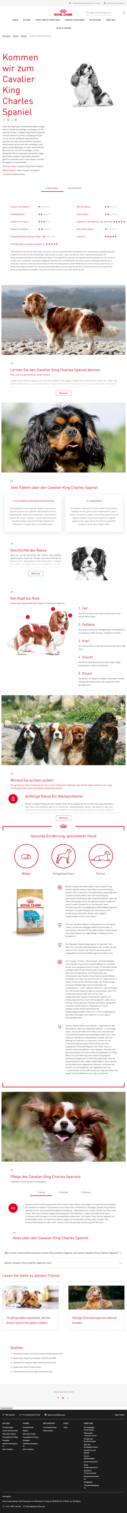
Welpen (25, 1432)
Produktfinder (7, 1429)
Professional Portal (31, 1416)
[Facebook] (4, 120)
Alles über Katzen (9, 1435)
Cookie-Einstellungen (10, 1409)
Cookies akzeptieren (95, 1494)
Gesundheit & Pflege (10, 1438)
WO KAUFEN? (49, 1425)
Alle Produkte (7, 1451)
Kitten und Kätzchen (10, 1432)
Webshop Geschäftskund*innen (86, 3)
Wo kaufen (10, 1416)
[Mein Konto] (124, 12)
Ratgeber (6, 1442)
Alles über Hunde (29, 1435)
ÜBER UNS (88, 1425)
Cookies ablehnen (95, 1501)
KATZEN (6, 1425)
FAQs (66, 1429)
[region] (63, 1493)
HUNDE (26, 1425)
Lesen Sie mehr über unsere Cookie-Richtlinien (23, 1493)
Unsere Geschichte (91, 1463)
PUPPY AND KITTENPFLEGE (47, 20)
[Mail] (8, 120)
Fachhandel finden (50, 1429)
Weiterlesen (63, 393)
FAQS (66, 1425)
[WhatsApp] (12, 120)
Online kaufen (48, 1432)
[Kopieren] (16, 120)
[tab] (52, 187)
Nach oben (120, 1416)
